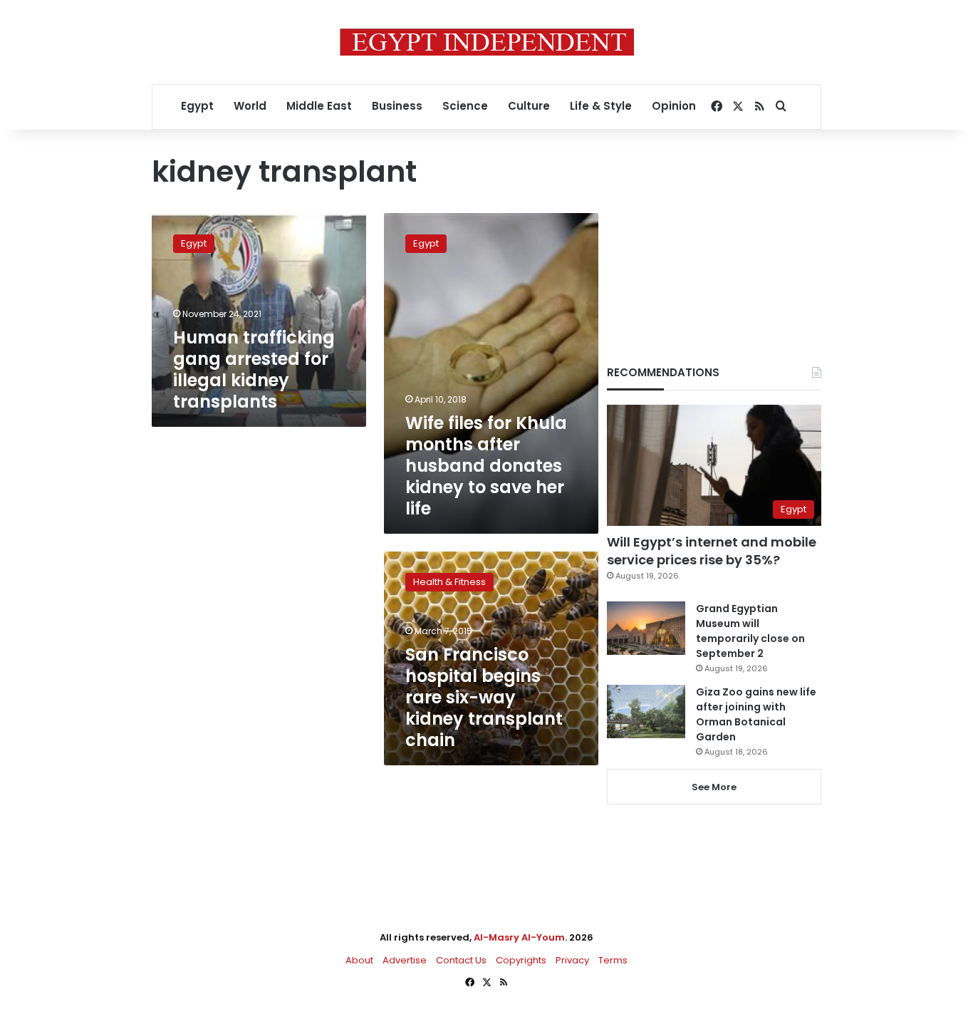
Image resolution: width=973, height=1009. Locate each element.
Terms (613, 960)
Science (465, 105)
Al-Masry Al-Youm (519, 937)
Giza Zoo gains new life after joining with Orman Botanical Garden (756, 714)
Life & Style (601, 105)
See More (714, 787)
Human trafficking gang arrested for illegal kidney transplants (254, 369)
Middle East (319, 105)
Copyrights (521, 960)
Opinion (674, 105)
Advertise (405, 960)
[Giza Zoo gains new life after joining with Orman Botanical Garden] (646, 711)
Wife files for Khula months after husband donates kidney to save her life (486, 465)
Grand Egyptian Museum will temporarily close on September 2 (750, 631)
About (359, 960)
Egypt (197, 105)
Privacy (572, 960)
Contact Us (461, 960)
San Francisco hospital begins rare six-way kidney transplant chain (484, 697)
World (250, 105)
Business (397, 105)
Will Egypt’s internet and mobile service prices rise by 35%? (711, 551)
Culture (529, 105)
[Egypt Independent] (487, 42)
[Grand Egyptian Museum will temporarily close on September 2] (646, 628)
